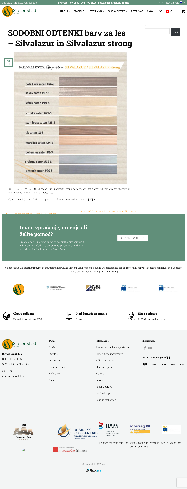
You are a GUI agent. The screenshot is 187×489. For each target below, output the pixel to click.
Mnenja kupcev (104, 367)
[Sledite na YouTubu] (162, 3)
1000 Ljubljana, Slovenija (15, 364)
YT (171, 11)
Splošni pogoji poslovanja (109, 353)
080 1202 (7, 2)
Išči (146, 25)
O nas (150, 11)
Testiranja (96, 11)
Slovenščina (172, 2)
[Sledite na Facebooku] (160, 3)
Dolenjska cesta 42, (12, 358)
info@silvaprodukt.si (25, 2)
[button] (183, 11)
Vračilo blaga (103, 393)
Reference (137, 11)
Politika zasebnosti (106, 360)
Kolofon (100, 380)
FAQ (160, 11)
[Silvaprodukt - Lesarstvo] (19, 11)
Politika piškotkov (106, 399)
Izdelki (64, 11)
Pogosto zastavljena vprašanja (112, 347)
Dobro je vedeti (116, 11)
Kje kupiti (101, 373)
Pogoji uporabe (104, 386)
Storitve (79, 11)
